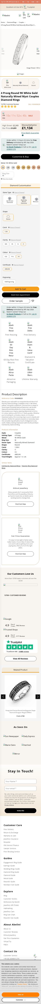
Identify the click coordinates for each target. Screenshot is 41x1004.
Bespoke (7, 842)
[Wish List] (24, 15)
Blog (5, 896)
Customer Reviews (11, 932)
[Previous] (3, 696)
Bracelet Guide (9, 881)
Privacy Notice (9, 805)
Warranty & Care (10, 836)
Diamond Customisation (20, 185)
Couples (21, 22)
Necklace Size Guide (11, 885)
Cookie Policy (22, 984)
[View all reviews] (8, 106)
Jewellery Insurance (11, 839)
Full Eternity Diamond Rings (11, 466)
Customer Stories (10, 899)
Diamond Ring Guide (11, 872)
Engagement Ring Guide (13, 862)
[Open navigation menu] (36, 15)
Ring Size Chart (9, 915)
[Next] (38, 696)
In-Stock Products (14, 147)
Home (3, 22)
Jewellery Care (9, 911)
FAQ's (6, 945)
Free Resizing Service (12, 852)
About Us (7, 929)
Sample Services (10, 848)
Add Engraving (9, 282)
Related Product (20, 670)
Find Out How (20, 504)
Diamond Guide (9, 875)
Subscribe (20, 811)
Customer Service (10, 955)
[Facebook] (35, 955)
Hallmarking (8, 908)
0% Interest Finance (11, 845)
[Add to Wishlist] (33, 301)
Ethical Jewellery (10, 935)
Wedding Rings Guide (12, 869)
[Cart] (29, 15)
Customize (19, 1000)
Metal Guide (8, 878)
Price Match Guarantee (30, 133)
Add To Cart (20, 289)
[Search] (20, 15)
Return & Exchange (11, 832)
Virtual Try (7, 941)
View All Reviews (20, 658)
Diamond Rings (12, 22)
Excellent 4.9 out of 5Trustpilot (20, 7)
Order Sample (16, 301)
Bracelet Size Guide (11, 918)
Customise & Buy (20, 156)
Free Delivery (9, 829)
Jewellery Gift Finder (11, 905)
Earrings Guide (9, 866)
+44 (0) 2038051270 (11, 959)
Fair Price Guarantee (11, 938)
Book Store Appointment (20, 295)
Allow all (20, 994)
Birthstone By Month (12, 902)
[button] (20, 167)
